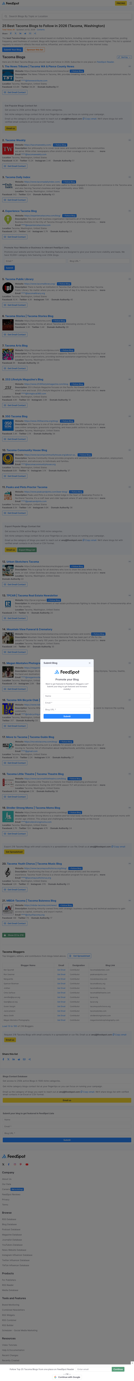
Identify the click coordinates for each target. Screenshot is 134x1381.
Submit (67, 716)
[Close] (89, 663)
